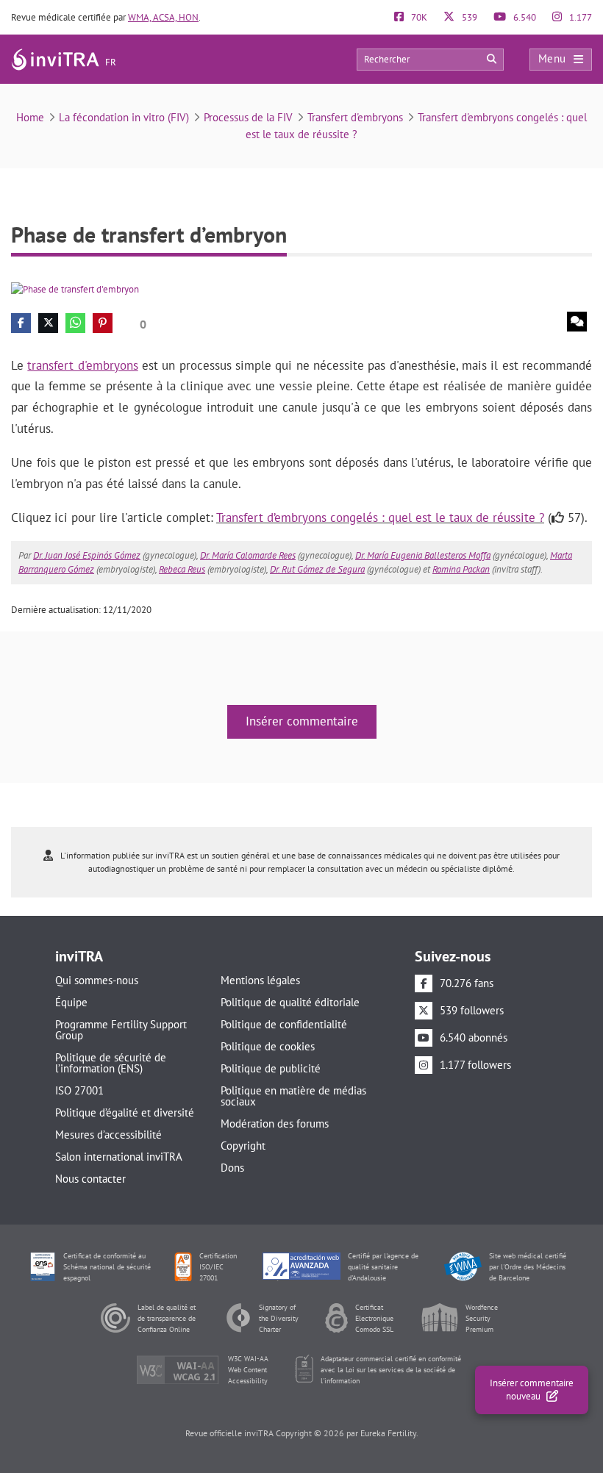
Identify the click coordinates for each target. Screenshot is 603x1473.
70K (418, 17)
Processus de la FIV (248, 117)
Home (30, 117)
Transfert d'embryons (355, 117)
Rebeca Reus (182, 569)
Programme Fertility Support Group (121, 1030)
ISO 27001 (79, 1090)
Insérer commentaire (302, 721)
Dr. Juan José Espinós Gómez (86, 555)
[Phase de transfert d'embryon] (75, 288)
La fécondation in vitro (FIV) (124, 117)
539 (468, 17)
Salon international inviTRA (118, 1156)
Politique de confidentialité (284, 1024)
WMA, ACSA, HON (163, 17)
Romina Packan (461, 569)
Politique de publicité (271, 1068)
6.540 (523, 17)
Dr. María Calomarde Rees (248, 555)
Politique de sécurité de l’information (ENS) (110, 1063)
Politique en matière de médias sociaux (293, 1096)
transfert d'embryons (82, 365)
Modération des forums (275, 1123)
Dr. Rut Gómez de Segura (317, 569)
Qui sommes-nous (96, 980)
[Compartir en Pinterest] (103, 323)
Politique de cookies (268, 1046)
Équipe (71, 1002)
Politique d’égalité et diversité (124, 1112)
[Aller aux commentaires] (577, 321)
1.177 (579, 17)
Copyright (243, 1145)
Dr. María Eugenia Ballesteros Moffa (422, 555)
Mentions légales (260, 980)
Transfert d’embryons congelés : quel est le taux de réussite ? (380, 517)
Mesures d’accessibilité (108, 1134)
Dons (232, 1167)
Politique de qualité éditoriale (290, 1002)
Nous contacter (90, 1178)
